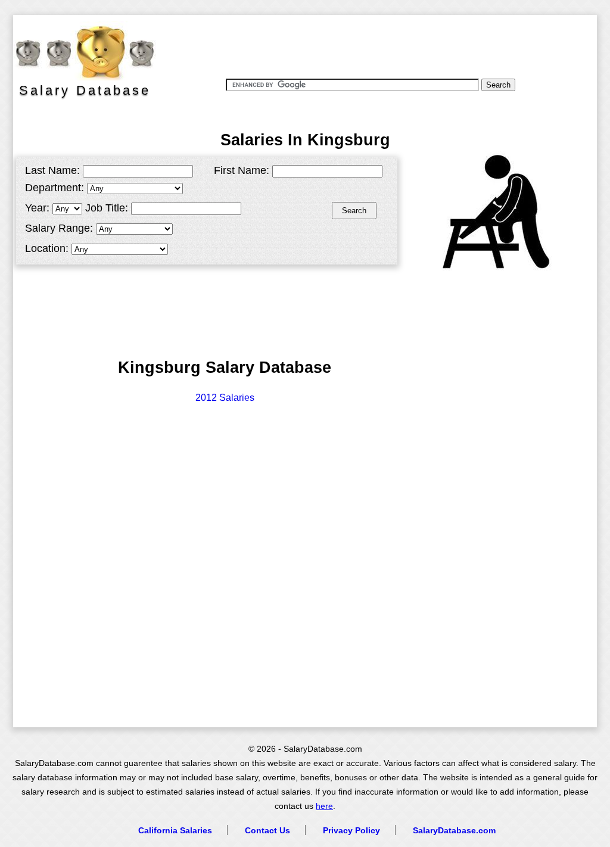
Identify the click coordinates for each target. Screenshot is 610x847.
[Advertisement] (376, 44)
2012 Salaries (224, 398)
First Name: (241, 170)
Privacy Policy (351, 830)
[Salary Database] (78, 50)
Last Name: (52, 170)
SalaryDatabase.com (454, 830)
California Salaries (175, 830)
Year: (37, 208)
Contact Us (267, 830)
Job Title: (106, 208)
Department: (54, 188)
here (324, 806)
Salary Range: (59, 228)
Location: (47, 248)
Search (354, 210)
